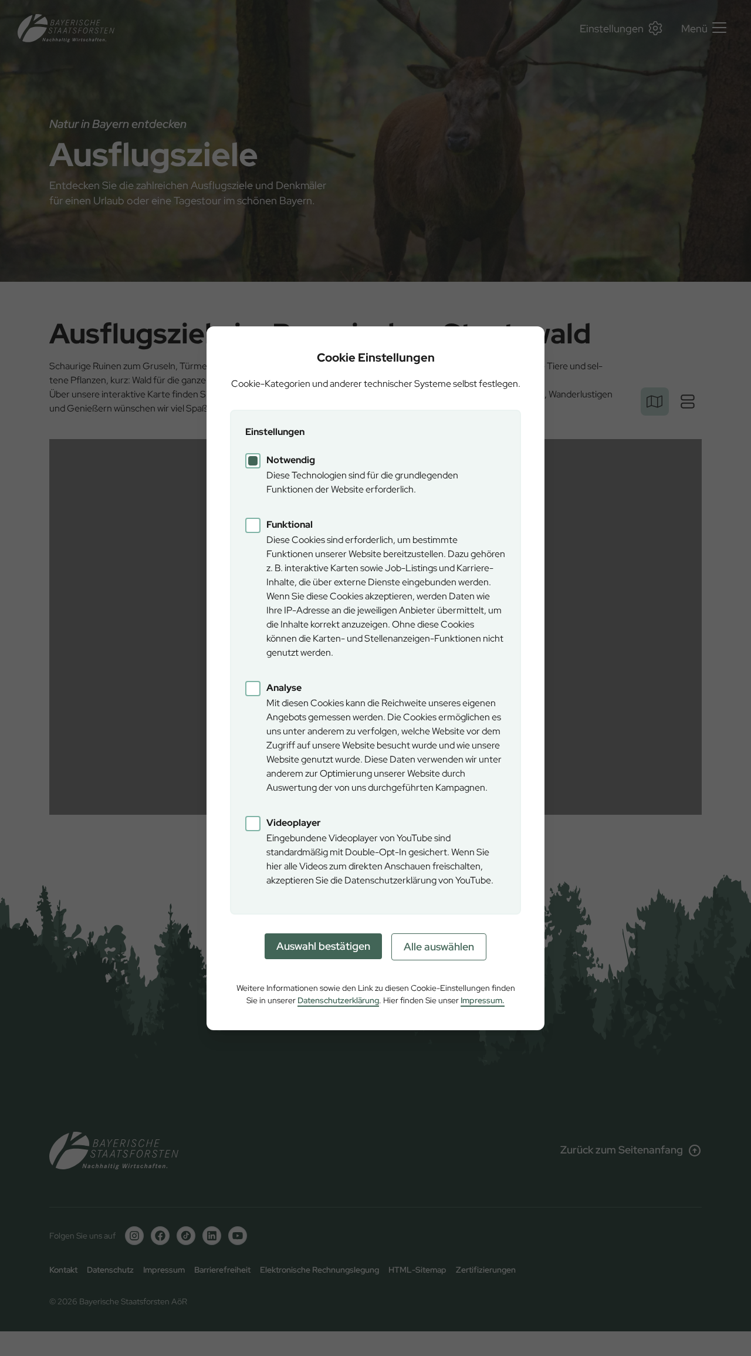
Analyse (284, 688)
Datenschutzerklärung (338, 1000)
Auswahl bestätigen (323, 946)
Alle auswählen (439, 946)
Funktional (289, 524)
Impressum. (483, 1000)
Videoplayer (293, 823)
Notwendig (290, 460)
